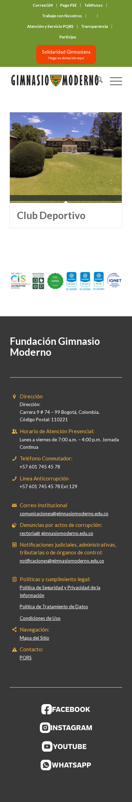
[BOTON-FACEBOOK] (66, 709)
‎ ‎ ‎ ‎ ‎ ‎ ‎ (91, 15)
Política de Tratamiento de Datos (54, 606)
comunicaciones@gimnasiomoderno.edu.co (64, 513)
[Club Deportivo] (66, 157)
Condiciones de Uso (40, 618)
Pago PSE (68, 5)
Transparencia (94, 26)
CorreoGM (43, 5)
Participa (67, 37)
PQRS (26, 657)
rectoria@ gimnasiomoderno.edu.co (56, 533)
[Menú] (112, 81)
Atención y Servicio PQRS (50, 26)
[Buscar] (96, 81)
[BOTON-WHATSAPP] (66, 765)
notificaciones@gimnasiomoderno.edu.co (62, 561)
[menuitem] (43, 5)
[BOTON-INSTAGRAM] (66, 727)
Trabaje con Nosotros (62, 15)
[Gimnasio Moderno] (55, 81)
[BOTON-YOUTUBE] (66, 746)
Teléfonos (93, 5)
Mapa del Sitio (34, 638)
